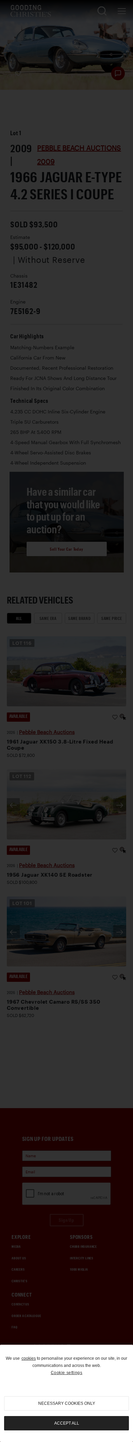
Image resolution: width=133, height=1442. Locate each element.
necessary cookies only (66, 1403)
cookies (28, 1358)
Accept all (66, 1423)
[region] (66, 1393)
